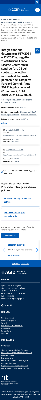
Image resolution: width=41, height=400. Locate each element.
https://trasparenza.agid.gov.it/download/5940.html (19, 135)
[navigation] (4, 10)
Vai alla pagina (14, 256)
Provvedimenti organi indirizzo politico (15, 22)
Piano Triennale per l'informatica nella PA (16, 352)
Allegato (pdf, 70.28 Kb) (14, 149)
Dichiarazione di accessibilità (12, 325)
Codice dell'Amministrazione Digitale (14, 360)
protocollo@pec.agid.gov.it (14, 298)
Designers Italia (7, 358)
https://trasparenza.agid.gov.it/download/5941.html (19, 155)
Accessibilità (5, 333)
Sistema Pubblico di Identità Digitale (14, 350)
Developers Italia (7, 355)
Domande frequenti (8, 320)
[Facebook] (2, 305)
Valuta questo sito (21, 263)
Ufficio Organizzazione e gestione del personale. (19, 113)
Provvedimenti (14, 19)
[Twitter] (5, 305)
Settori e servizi (17, 245)
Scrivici (4, 323)
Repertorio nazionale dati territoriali (14, 365)
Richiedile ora (11, 235)
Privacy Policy (6, 331)
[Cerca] (37, 10)
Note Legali (5, 328)
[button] (37, 250)
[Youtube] (8, 305)
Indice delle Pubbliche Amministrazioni (15, 368)
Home (3, 19)
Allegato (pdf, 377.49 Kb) (15, 130)
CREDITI (26, 397)
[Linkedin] (11, 305)
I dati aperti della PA (8, 363)
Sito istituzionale (7, 317)
